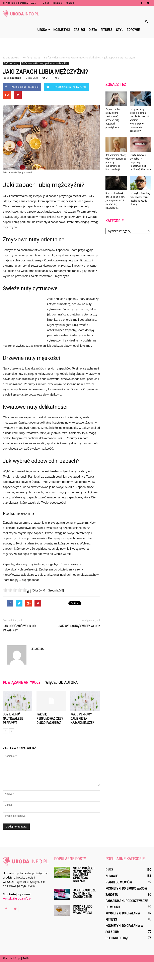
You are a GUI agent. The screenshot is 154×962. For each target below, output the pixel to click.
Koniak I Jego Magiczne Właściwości (82, 910)
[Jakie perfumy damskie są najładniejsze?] (85, 701)
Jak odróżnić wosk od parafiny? (19, 628)
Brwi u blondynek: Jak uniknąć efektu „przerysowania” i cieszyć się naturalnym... (115, 200)
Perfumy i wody (11, 63)
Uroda (42, 30)
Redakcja (15, 77)
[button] (146, 21)
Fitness (106, 30)
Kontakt (70, 2)
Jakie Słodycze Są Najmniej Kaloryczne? (84, 893)
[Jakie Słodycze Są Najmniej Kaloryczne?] (62, 894)
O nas (46, 2)
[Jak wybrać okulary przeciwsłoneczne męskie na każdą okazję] (140, 183)
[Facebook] (142, 3)
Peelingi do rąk (117, 938)
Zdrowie (133, 30)
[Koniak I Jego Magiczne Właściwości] (62, 910)
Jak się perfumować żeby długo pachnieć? (49, 718)
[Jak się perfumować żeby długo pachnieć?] (51, 701)
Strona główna (11, 57)
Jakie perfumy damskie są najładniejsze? (82, 718)
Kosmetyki (61, 30)
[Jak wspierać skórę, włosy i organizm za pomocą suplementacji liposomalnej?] (116, 144)
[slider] (15, 590)
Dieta (93, 30)
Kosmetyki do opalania (122, 913)
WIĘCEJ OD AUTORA (61, 682)
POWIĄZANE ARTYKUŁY (22, 682)
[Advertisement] (77, 46)
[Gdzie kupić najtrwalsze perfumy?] (17, 701)
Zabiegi (79, 30)
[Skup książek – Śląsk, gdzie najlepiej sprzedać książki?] (62, 872)
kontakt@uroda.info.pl (17, 898)
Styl (119, 30)
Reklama (57, 2)
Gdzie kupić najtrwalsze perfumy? (13, 718)
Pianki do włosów (118, 882)
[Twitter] (148, 3)
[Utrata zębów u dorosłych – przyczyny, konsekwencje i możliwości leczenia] (140, 144)
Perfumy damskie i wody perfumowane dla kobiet (45, 63)
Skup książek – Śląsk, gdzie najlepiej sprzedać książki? (84, 874)
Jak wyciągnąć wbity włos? (79, 626)
